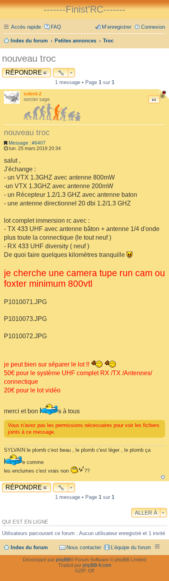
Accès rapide (26, 27)
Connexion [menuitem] (153, 27)
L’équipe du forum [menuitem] (131, 547)
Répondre (24, 72)
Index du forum (29, 547)
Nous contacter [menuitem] (83, 547)
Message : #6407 (27, 143)
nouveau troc (29, 58)
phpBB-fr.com (97, 565)
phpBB (63, 560)
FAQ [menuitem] (56, 27)
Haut (163, 477)
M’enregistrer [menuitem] (116, 27)
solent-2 (33, 94)
